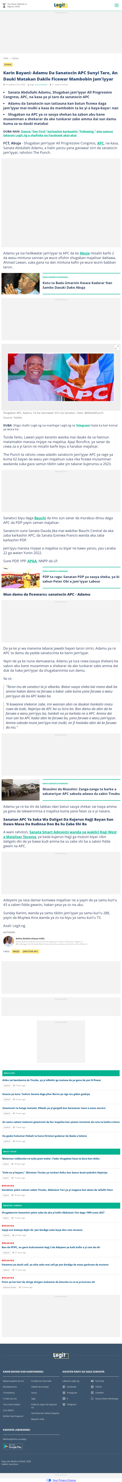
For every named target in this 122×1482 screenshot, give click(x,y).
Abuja (85, 253)
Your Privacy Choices (64, 1480)
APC (100, 143)
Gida (5, 58)
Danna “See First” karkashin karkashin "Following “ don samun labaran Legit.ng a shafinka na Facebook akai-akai (58, 133)
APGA (32, 561)
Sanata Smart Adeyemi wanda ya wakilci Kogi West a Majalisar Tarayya (60, 834)
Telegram (83, 425)
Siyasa (15, 58)
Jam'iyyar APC (30, 951)
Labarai (7, 1085)
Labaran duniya (9, 1287)
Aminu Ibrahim (41, 84)
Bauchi (40, 518)
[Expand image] (117, 347)
